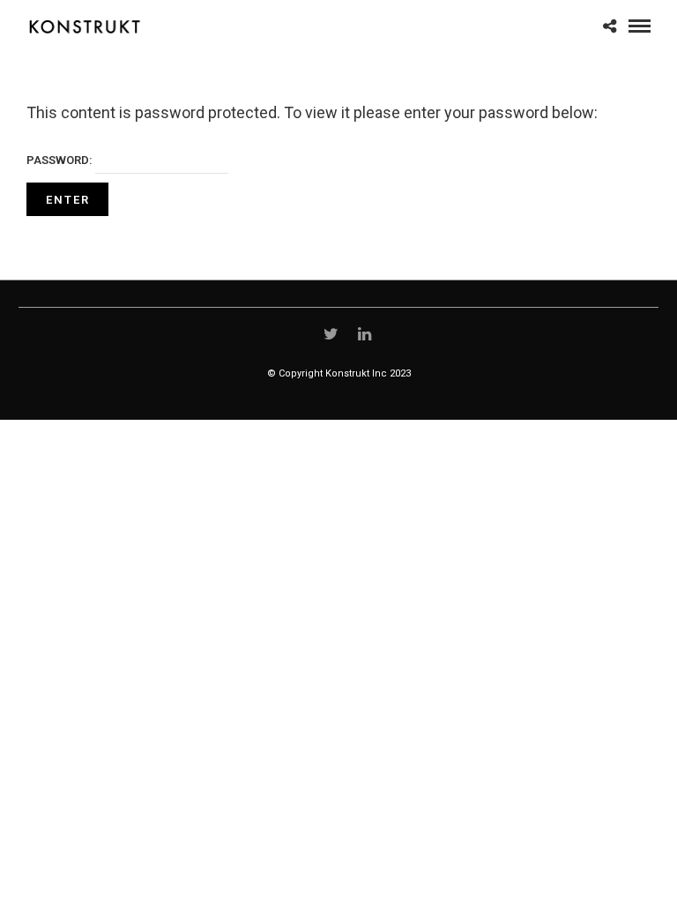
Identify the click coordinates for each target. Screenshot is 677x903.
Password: (60, 160)
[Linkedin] (365, 334)
